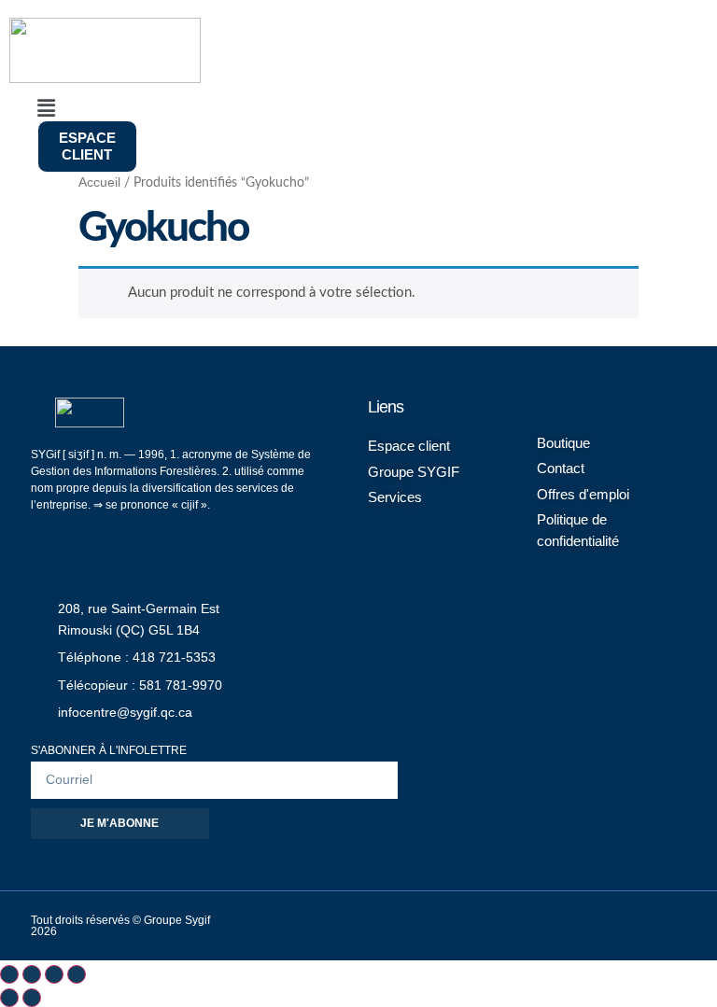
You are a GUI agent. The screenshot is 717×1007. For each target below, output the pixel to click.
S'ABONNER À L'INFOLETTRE (109, 750)
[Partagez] (54, 974)
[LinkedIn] (518, 924)
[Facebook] (476, 924)
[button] (294, 109)
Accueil (99, 182)
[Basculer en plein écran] (31, 974)
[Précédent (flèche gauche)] (9, 997)
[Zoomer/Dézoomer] (9, 974)
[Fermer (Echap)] (76, 974)
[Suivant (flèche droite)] (31, 997)
